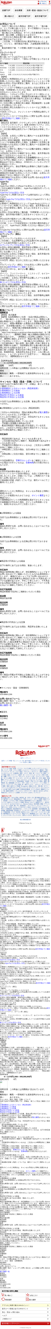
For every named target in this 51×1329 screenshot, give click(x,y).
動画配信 (32, 813)
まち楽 (5, 789)
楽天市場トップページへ (11, 1323)
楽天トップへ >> (26, 758)
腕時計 (42, 770)
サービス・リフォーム (28, 779)
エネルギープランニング (39, 807)
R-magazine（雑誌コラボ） (29, 786)
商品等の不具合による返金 (12, 395)
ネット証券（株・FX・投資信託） (16, 805)
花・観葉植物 (10, 783)
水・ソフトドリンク (29, 775)
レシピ (11, 799)
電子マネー (4, 807)
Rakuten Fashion (28, 804)
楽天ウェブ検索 (15, 786)
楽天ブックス (29, 784)
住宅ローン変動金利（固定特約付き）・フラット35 (25, 808)
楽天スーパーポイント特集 (15, 802)
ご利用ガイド (7, 1319)
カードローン (32, 805)
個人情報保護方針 (25, 819)
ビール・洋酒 (40, 775)
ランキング (37, 792)
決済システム (13, 807)
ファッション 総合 (6, 768)
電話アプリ (25, 813)
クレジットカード (42, 805)
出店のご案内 (27, 762)
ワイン (9, 776)
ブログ (13, 812)
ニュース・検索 (40, 810)
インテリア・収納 (41, 779)
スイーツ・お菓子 (16, 775)
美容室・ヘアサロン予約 (10, 800)
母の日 (36, 791)
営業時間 (30, 463)
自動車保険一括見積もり (13, 810)
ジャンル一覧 (20, 760)
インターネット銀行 (28, 810)
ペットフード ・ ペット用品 (38, 783)
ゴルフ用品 (17, 784)
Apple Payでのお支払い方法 (12, 193)
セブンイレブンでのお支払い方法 (15, 245)
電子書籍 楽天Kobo (40, 797)
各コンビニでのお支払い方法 (13, 282)
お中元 (46, 791)
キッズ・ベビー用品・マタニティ (20, 771)
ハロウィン (11, 792)
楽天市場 (3, 797)
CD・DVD (39, 778)
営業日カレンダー (24, 460)
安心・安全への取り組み (11, 1312)
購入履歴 (44, 412)
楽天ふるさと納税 (13, 789)
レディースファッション (39, 768)
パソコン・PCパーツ (19, 776)
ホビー (18, 779)
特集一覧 (12, 760)
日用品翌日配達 (25, 789)
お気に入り (34, 1295)
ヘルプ (4, 1315)
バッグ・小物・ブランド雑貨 (12, 770)
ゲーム (7, 779)
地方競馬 (36, 804)
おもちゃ (12, 779)
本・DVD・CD (29, 797)
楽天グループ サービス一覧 (41, 815)
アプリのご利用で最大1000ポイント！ (16, 1305)
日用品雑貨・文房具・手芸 (25, 781)
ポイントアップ (23, 787)
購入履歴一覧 (6, 705)
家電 (33, 778)
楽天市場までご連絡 (11, 118)
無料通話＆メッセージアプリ (12, 813)
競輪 (41, 804)
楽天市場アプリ (29, 760)
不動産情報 (6, 812)
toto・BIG (43, 813)
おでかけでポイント (16, 804)
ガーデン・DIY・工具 (22, 783)
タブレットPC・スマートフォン (35, 776)
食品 (8, 775)
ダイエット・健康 (37, 771)
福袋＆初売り (10, 791)
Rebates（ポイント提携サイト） (34, 802)
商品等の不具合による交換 (12, 397)
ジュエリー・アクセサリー (30, 770)
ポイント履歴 (38, 495)
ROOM (18, 812)
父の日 (41, 791)
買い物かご (8, 1295)
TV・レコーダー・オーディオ (22, 778)
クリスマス (24, 792)
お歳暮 (18, 792)
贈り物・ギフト (43, 786)
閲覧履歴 (8, 1300)
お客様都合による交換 (10, 393)
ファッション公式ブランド (9, 787)
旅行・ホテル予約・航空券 (15, 797)
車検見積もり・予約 (20, 799)
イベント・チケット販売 (34, 799)
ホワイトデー (28, 791)
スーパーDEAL (40, 760)
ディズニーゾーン (34, 787)
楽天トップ (4, 760)
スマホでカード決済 (24, 807)
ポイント (38, 784)
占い (37, 813)
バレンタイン (19, 791)
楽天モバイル (25, 812)
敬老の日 (4, 792)
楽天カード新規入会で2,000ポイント (15, 1309)
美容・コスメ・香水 (26, 773)
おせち (30, 792)
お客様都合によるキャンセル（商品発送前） (20, 388)
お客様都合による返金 (10, 390)
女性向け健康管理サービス (27, 800)
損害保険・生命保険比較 (39, 809)
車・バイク (36, 773)
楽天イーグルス (27, 815)
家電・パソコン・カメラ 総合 (22, 768)
